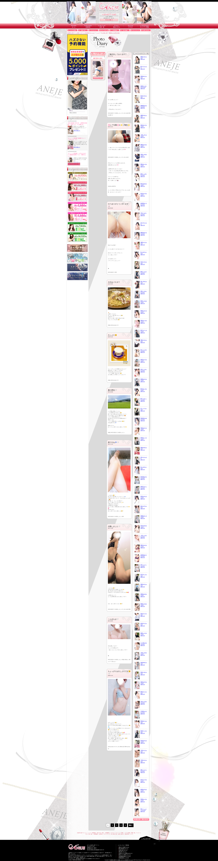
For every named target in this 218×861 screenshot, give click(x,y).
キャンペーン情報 (119, 832)
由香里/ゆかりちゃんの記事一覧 (144, 556)
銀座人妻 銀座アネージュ (123, 848)
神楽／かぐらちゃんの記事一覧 (144, 771)
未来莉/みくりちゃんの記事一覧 (144, 204)
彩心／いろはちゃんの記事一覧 (144, 351)
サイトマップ (136, 30)
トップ (98, 33)
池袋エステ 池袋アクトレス (124, 847)
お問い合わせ (146, 30)
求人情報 (125, 30)
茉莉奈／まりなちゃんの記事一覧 (144, 87)
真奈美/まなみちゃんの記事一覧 (144, 419)
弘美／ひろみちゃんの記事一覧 (144, 703)
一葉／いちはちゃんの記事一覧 (144, 537)
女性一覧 (99, 832)
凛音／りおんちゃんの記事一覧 (144, 292)
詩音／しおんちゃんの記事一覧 (144, 370)
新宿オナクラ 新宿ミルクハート (125, 854)
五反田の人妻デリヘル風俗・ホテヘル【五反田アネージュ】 (81, 33)
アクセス (112, 832)
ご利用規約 (114, 30)
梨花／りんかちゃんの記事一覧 (144, 273)
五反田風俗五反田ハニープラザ (125, 856)
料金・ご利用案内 (105, 832)
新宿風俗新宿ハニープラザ (124, 857)
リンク (131, 834)
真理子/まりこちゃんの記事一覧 (144, 488)
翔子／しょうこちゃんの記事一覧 (144, 810)
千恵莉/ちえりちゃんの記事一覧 (144, 712)
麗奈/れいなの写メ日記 (114, 33)
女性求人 (101, 834)
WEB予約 (127, 834)
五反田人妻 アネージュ (123, 850)
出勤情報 (94, 832)
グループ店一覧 (104, 30)
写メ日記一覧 (104, 33)
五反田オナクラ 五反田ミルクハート (126, 853)
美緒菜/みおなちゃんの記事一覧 (144, 107)
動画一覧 (83, 30)
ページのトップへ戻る (148, 838)
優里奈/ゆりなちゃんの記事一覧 (144, 234)
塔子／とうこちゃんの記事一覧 (144, 566)
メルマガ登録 (73, 30)
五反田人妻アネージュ (81, 832)
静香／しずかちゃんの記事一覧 (144, 175)
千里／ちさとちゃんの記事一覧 (144, 214)
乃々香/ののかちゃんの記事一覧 (144, 644)
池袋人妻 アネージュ (123, 851)
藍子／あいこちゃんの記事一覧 (144, 400)
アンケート (93, 30)
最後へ (131, 825)
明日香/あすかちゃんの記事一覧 (144, 478)
